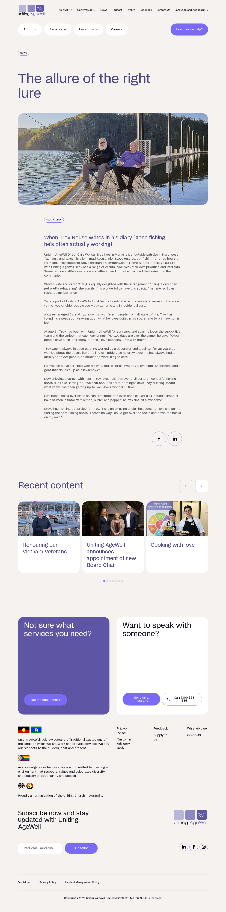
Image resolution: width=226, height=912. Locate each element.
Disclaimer (24, 882)
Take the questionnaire (45, 699)
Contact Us (163, 10)
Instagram (204, 847)
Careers (117, 29)
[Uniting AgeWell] (31, 10)
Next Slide (201, 486)
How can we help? (189, 29)
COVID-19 (194, 735)
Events (131, 10)
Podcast (117, 10)
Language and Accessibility (191, 10)
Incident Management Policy (82, 882)
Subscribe (81, 848)
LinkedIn (184, 847)
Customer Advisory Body (124, 743)
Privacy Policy (122, 730)
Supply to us (161, 737)
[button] (104, 581)
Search (63, 9)
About (27, 29)
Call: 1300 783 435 (184, 699)
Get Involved (85, 10)
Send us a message (141, 699)
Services (56, 29)
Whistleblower (197, 728)
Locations (86, 29)
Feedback (146, 10)
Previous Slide (186, 486)
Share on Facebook (159, 439)
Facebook (193, 847)
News (103, 10)
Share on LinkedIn (175, 439)
